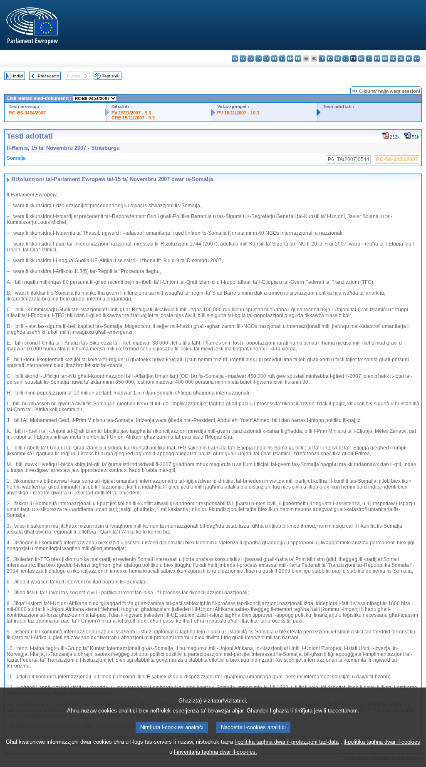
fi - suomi (409, 58)
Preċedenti (48, 76)
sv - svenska (417, 58)
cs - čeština (251, 58)
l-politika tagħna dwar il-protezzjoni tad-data (287, 742)
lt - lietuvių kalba (337, 58)
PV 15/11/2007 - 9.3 (131, 112)
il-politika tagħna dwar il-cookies (382, 742)
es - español (243, 58)
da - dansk (258, 58)
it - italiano (322, 58)
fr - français (298, 58)
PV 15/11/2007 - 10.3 (238, 112)
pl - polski (369, 58)
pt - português (377, 58)
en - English (290, 58)
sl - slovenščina (401, 58)
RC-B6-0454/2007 (27, 112)
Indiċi (18, 76)
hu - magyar (345, 58)
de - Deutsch (266, 58)
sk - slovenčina (393, 58)
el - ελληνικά (282, 58)
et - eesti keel (274, 58)
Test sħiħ (110, 76)
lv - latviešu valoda (330, 58)
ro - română (385, 58)
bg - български (235, 58)
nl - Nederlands (361, 58)
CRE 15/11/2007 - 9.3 (133, 117)
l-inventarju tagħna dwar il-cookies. (215, 752)
